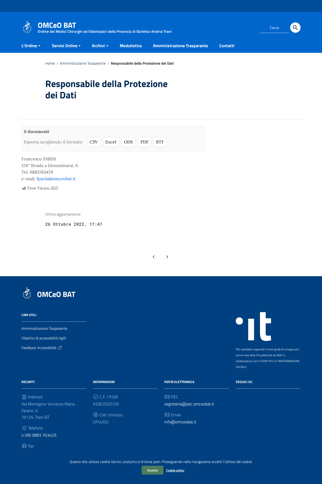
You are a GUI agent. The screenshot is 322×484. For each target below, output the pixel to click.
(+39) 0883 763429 (38, 435)
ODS (128, 142)
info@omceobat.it (180, 422)
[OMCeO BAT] (27, 27)
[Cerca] (295, 27)
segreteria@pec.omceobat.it (189, 404)
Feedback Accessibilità (38, 347)
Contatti (227, 45)
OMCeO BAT (56, 294)
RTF (160, 142)
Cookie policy (175, 470)
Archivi (98, 45)
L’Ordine (29, 45)
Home (50, 63)
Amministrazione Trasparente (180, 45)
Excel (110, 142)
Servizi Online (64, 45)
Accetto (152, 470)
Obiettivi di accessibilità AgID (43, 338)
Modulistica (131, 45)
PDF (144, 142)
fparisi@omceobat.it (56, 178)
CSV (94, 142)
